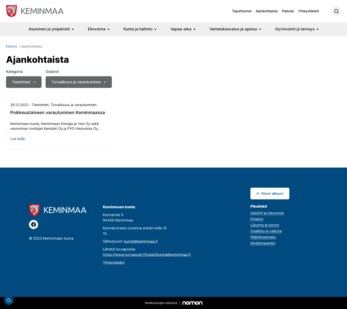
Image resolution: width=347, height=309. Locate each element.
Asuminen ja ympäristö (49, 29)
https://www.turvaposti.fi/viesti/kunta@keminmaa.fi (147, 254)
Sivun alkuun (272, 193)
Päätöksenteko (263, 237)
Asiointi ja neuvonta (267, 213)
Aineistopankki (262, 243)
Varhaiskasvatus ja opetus (233, 29)
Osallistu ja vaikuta (266, 231)
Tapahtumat (242, 10)
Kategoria (14, 71)
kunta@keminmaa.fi (141, 241)
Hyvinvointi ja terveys (294, 29)
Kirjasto (256, 219)
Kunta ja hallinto (137, 29)
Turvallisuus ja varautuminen (76, 81)
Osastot (52, 71)
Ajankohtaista (267, 10)
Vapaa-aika (180, 29)
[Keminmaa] (34, 11)
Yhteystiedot (308, 10)
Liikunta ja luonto (264, 225)
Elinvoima (96, 29)
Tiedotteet (21, 81)
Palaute (288, 10)
